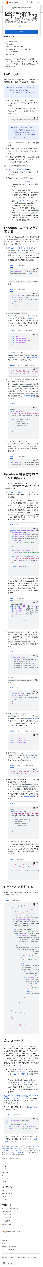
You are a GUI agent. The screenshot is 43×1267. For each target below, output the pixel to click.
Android (4, 1237)
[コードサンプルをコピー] (37, 118)
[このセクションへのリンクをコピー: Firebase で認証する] (35, 887)
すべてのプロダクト (8, 1249)
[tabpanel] (23, 272)
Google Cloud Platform (9, 1246)
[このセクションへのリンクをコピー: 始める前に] (22, 74)
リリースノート (6, 1218)
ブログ (4, 1190)
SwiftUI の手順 (29, 396)
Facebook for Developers (17, 170)
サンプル (4, 1175)
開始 (21, 32)
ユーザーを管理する (21, 1074)
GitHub (4, 1181)
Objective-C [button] (21, 265)
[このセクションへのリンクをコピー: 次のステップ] (25, 1041)
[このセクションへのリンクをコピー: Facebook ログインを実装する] (16, 232)
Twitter (4, 1196)
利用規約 (4, 1257)
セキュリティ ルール (23, 1082)
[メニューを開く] (3, 2)
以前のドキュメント (8, 1224)
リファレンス (6, 1172)
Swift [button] (11, 265)
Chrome (4, 1240)
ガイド (4, 1169)
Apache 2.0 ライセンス (14, 1151)
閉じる (21, 27)
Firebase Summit (7, 1193)
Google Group (6, 1215)
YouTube (4, 1200)
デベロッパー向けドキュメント (19, 248)
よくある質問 (6, 1221)
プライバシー (13, 1257)
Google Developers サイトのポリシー (15, 1153)
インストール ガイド (19, 92)
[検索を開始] (28, 2)
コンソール (19, 182)
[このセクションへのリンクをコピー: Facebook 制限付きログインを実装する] (28, 478)
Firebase (4, 1243)
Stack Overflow (6, 1211)
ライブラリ (5, 1178)
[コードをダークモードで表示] (34, 118)
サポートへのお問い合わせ (10, 1208)
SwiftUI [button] (12, 331)
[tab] (11, 265)
